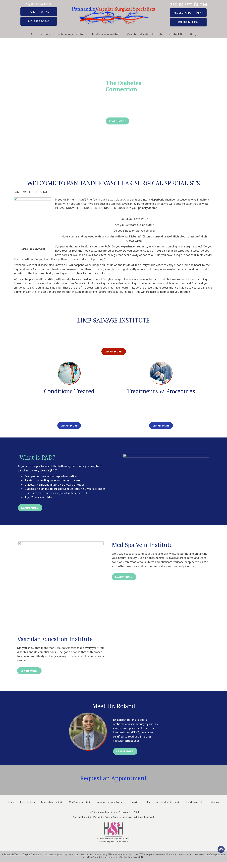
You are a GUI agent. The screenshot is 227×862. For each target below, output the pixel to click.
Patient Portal (39, 11)
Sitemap (215, 802)
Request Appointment (188, 12)
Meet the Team (40, 34)
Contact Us (176, 34)
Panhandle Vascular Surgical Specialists (22, 854)
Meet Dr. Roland (113, 706)
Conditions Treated (69, 391)
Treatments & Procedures (161, 391)
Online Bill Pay (188, 22)
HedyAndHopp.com (119, 841)
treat (77, 854)
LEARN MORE (117, 121)
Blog (193, 34)
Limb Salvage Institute (71, 34)
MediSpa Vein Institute (106, 34)
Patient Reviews (38, 21)
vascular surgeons (53, 854)
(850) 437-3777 (181, 4)
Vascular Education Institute (145, 34)
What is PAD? (36, 457)
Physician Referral (39, 4)
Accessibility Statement (167, 802)
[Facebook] (196, 4)
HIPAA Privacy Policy (195, 802)
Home (11, 802)
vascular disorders (89, 854)
